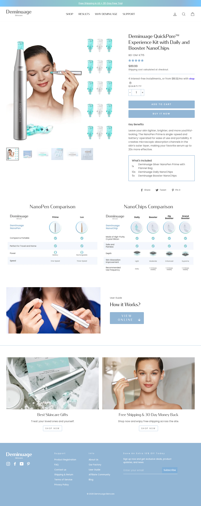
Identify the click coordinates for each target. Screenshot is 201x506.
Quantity (135, 86)
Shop (69, 14)
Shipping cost (135, 69)
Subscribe (170, 470)
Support (129, 14)
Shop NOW (52, 428)
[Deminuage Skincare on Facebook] (15, 464)
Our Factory (95, 464)
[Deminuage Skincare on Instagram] (8, 464)
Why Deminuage (106, 14)
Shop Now (148, 428)
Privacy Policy (61, 484)
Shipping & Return (63, 474)
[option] (100, 3)
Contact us (60, 469)
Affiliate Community (99, 474)
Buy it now (161, 113)
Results (84, 14)
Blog (91, 479)
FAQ (56, 464)
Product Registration (65, 459)
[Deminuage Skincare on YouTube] (22, 464)
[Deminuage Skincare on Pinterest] (28, 464)
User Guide (94, 469)
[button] (136, 60)
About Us (93, 459)
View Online (125, 318)
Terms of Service (63, 479)
